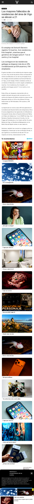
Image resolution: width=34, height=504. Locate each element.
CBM (4, 19)
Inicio (3, 6)
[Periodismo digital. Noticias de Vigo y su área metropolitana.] (17, 2)
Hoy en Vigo (8, 6)
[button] (31, 473)
